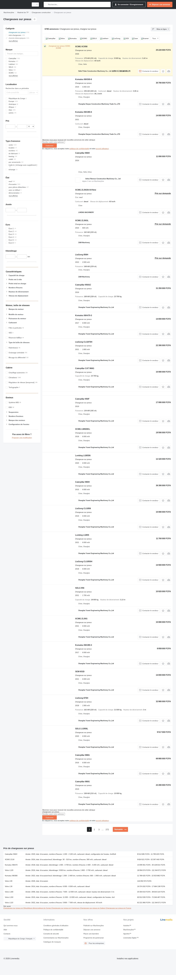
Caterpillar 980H (82, 482)
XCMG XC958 (81, 46)
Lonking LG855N (83, 456)
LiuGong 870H (81, 698)
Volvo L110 (9, 903)
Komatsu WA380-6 (83, 112)
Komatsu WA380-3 (83, 645)
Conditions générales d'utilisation (55, 926)
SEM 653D (80, 672)
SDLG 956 (79, 588)
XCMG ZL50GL (82, 220)
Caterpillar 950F (82, 399)
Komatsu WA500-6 (83, 79)
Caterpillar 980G (82, 782)
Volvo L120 (9, 870)
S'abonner (49, 146)
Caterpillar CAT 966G (84, 368)
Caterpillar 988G (82, 755)
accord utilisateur (102, 149)
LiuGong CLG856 (83, 508)
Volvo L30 (8, 886)
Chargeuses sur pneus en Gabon (93, 908)
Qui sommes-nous (10, 926)
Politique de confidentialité (53, 930)
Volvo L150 (9, 897)
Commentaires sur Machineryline (55, 938)
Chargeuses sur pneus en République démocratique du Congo (27, 908)
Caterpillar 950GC (83, 285)
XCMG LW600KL (82, 429)
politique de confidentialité (79, 149)
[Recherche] (46, 4)
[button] (163, 71)
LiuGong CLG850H (83, 561)
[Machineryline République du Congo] (16, 4)
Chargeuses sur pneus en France (118, 908)
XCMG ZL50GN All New (85, 190)
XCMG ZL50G (81, 619)
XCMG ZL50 (9, 859)
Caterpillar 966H (82, 153)
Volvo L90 (8, 881)
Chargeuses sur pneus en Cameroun (65, 908)
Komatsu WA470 (11, 865)
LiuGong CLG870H (83, 342)
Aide (5, 930)
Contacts (7, 934)
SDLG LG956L (81, 729)
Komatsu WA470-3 (83, 315)
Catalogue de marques (52, 942)
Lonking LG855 (82, 535)
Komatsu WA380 (11, 876)
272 (107, 829)
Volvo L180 (9, 892)
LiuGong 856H (81, 255)
